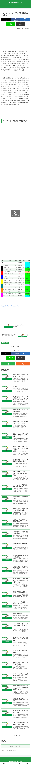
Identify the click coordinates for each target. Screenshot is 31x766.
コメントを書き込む (15, 746)
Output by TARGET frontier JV (9, 306)
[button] (20, 24)
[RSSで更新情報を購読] (23, 363)
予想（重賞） (6, 342)
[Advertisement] (15, 40)
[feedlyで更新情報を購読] (8, 363)
